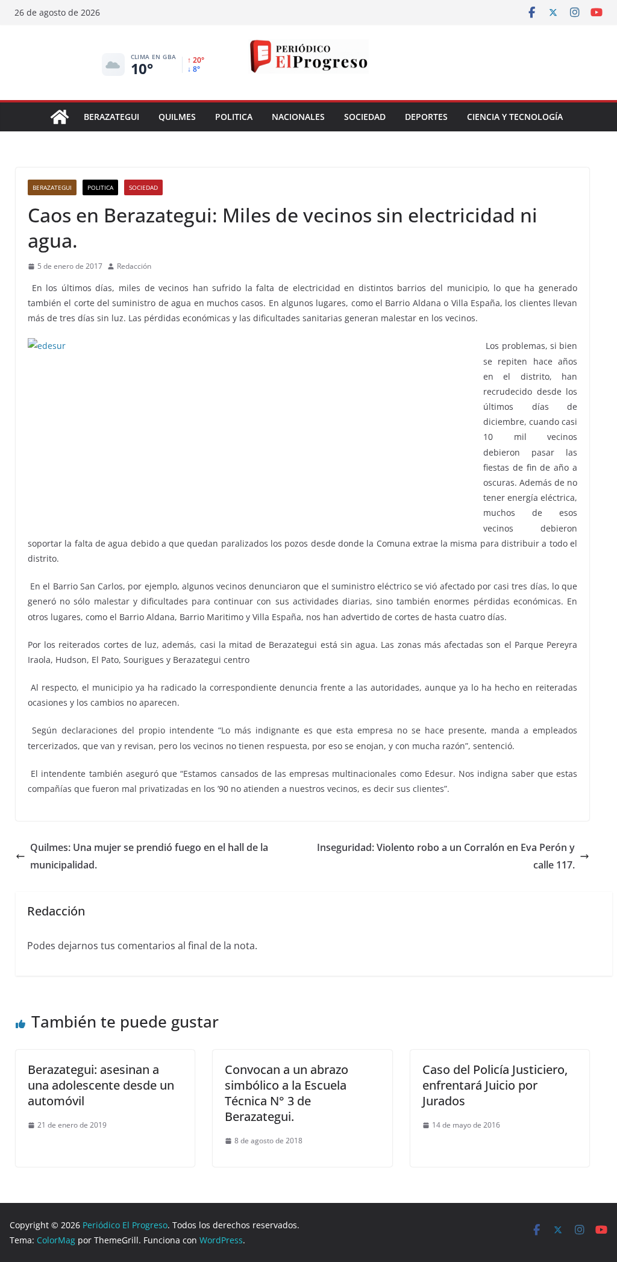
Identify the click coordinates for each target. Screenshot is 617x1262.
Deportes (426, 116)
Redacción (134, 266)
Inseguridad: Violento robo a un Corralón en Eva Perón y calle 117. (446, 856)
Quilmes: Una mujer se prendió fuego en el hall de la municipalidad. (149, 856)
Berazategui (111, 116)
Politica (233, 116)
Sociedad (365, 116)
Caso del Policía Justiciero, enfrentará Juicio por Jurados (495, 1085)
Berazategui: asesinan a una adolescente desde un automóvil (101, 1085)
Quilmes (177, 116)
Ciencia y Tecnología (515, 116)
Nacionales (298, 116)
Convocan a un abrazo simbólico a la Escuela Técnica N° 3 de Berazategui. (286, 1093)
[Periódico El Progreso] (59, 116)
